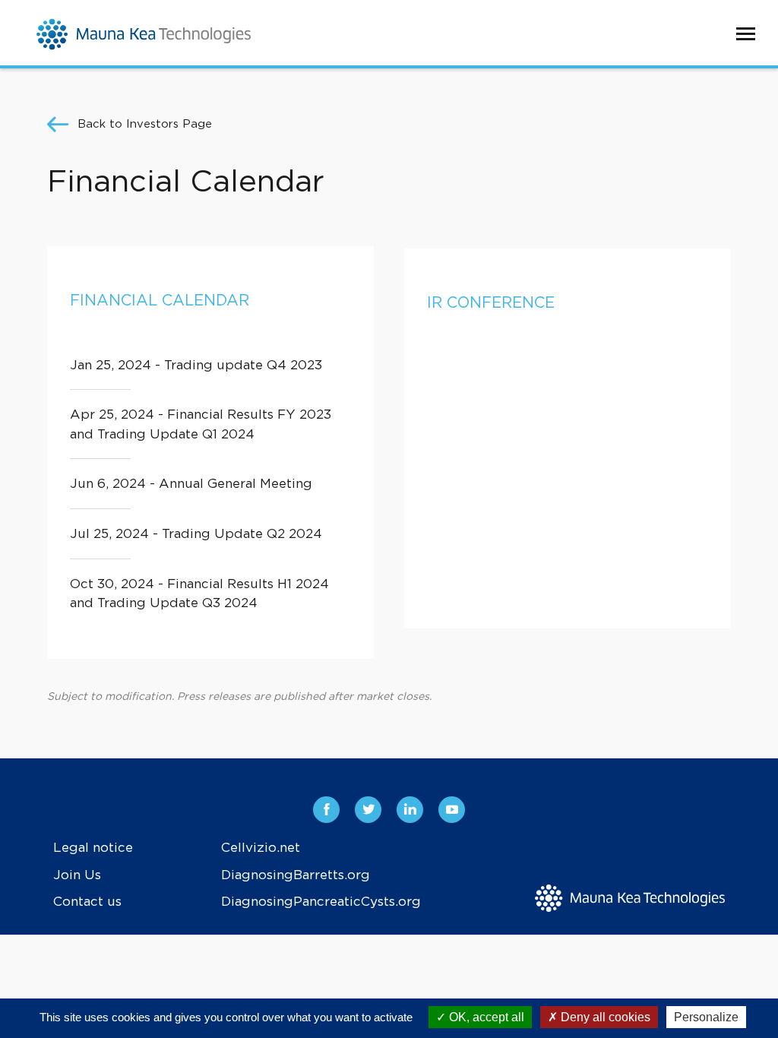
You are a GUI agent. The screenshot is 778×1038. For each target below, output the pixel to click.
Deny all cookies (604, 1017)
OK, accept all (485, 1017)
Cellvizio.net (260, 847)
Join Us (77, 875)
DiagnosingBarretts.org (295, 875)
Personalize (706, 1017)
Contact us (87, 901)
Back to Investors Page (144, 124)
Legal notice (93, 847)
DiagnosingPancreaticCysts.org (321, 901)
